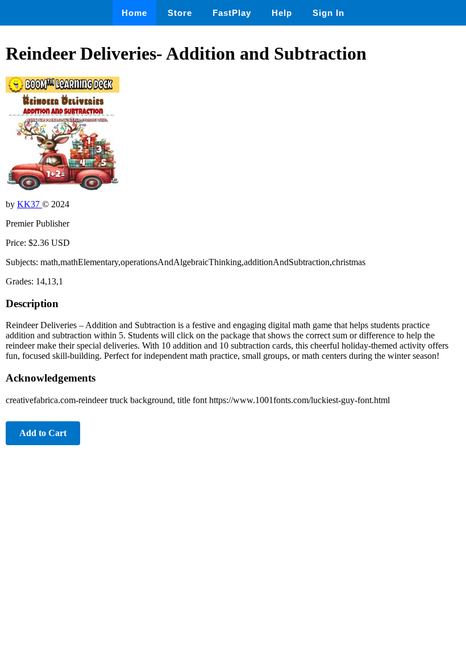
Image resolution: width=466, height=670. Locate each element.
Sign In (328, 13)
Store (180, 13)
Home (134, 13)
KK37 (29, 204)
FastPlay (232, 13)
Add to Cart (42, 433)
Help (282, 13)
